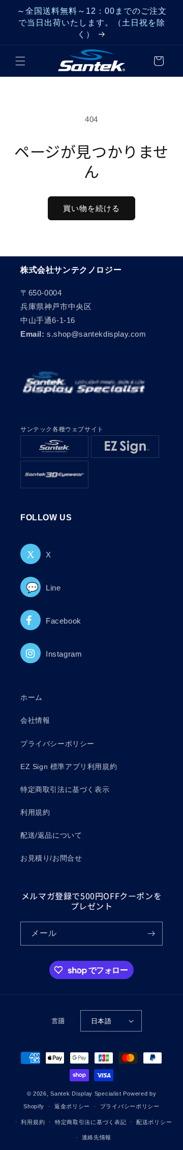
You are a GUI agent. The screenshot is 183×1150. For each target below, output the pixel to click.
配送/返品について (51, 835)
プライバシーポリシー (57, 744)
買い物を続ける (91, 208)
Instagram (64, 654)
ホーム (31, 697)
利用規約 (35, 812)
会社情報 (35, 720)
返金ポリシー (72, 1106)
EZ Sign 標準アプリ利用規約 (68, 766)
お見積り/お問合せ (51, 858)
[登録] (151, 934)
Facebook (63, 620)
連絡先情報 (97, 1137)
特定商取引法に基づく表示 (64, 789)
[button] (20, 61)
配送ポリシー (154, 1122)
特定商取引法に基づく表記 (90, 1122)
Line (43, 587)
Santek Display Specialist (86, 1093)
